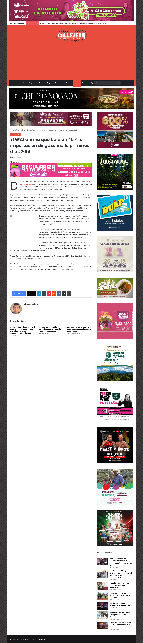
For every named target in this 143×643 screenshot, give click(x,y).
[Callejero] (71, 35)
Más (76, 83)
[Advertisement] (71, 61)
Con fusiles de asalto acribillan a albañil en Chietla (121, 604)
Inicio (24, 83)
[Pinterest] (49, 293)
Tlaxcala (69, 83)
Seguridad (32, 83)
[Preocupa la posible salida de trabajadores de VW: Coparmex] (102, 615)
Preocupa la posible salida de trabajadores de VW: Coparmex (121, 614)
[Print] (69, 293)
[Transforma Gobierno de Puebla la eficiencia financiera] (102, 586)
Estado (41, 83)
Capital (49, 83)
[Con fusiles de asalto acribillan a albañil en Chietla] (102, 606)
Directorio (85, 83)
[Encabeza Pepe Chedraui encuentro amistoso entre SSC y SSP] (102, 596)
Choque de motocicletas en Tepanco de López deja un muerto (120, 625)
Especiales (59, 83)
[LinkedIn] (39, 293)
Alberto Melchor (17, 157)
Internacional (21, 130)
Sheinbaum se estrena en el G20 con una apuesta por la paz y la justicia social (79, 329)
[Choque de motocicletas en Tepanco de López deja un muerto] (102, 625)
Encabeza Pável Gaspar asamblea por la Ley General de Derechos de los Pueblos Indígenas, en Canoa (121, 574)
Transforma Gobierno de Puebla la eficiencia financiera (57, 23)
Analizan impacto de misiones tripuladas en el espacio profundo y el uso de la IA (121, 562)
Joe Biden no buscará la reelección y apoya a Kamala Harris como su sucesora (50, 329)
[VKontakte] (59, 293)
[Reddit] (54, 293)
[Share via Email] (64, 293)
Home (14, 130)
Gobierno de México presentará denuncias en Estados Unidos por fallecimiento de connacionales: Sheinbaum (22, 330)
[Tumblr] (44, 293)
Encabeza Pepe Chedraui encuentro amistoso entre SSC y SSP (120, 595)
